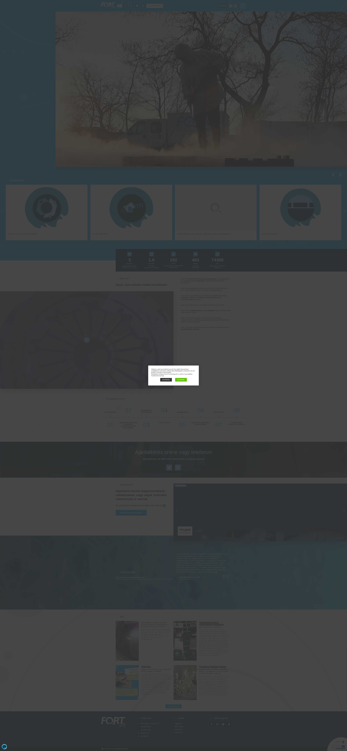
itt (163, 375)
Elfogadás (181, 379)
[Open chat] (4, 746)
